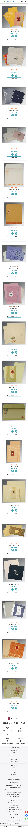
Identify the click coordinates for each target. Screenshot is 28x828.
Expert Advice (14, 770)
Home (14, 767)
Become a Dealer (14, 805)
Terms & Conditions (14, 754)
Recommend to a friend (14, 779)
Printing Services (14, 814)
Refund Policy (14, 761)
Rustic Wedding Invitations (14, 794)
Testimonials (14, 774)
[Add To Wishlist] (12, 36)
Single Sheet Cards (14, 796)
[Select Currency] (19, 1)
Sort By (21, 826)
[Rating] (11, 29)
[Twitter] (11, 821)
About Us (14, 772)
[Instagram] (17, 821)
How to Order (14, 759)
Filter (7, 826)
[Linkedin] (15, 821)
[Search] (26, 1)
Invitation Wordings (14, 807)
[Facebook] (8, 821)
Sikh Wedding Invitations (14, 787)
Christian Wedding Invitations (14, 785)
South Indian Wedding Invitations (14, 789)
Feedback (14, 777)
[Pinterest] (13, 821)
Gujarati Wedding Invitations (14, 792)
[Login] (24, 1)
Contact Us (14, 750)
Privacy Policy (14, 757)
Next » (17, 718)
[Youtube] (20, 821)
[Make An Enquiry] (16, 36)
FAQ (14, 752)
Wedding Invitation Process (14, 809)
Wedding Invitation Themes (14, 812)
